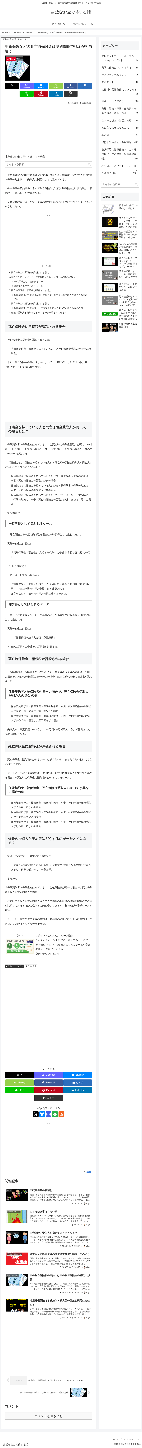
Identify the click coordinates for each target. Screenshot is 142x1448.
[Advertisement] (48, 130)
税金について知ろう (15, 966)
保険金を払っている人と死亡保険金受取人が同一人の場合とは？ (43, 277)
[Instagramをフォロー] (48, 1114)
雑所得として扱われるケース (28, 286)
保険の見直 (32, 966)
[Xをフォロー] (36, 1114)
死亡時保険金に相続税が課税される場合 (31, 290)
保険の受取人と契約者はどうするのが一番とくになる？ (39, 312)
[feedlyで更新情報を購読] (55, 1114)
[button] (71, 94)
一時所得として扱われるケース (29, 281)
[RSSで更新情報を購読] (61, 1114)
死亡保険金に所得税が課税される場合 (30, 272)
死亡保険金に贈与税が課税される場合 (30, 303)
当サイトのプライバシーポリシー (124, 1439)
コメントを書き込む (48, 1416)
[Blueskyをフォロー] (42, 1114)
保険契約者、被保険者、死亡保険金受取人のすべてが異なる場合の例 (48, 308)
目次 (44, 266)
